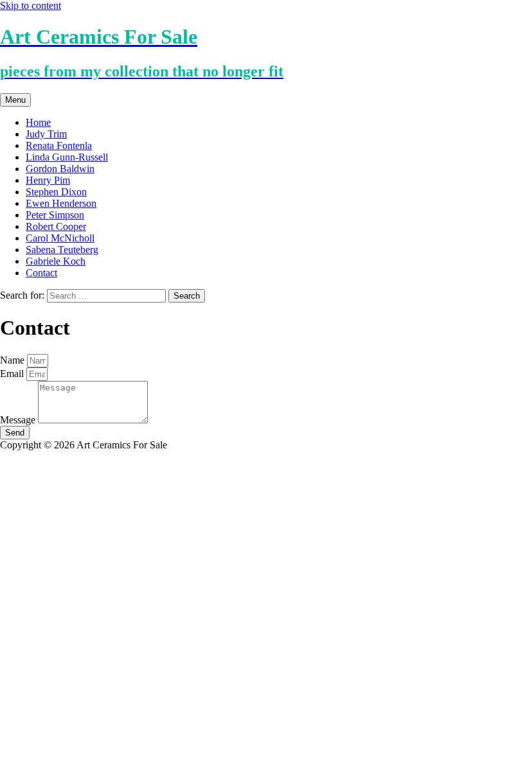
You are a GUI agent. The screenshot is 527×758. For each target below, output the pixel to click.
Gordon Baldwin (60, 168)
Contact (41, 272)
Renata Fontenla (59, 145)
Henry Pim (48, 180)
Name (13, 360)
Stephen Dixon (56, 191)
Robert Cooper (56, 226)
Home (38, 122)
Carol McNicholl (60, 238)
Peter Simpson (55, 214)
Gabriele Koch (55, 261)
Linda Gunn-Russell (67, 157)
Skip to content (30, 5)
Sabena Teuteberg (62, 249)
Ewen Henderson (61, 203)
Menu (15, 100)
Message (19, 419)
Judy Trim (46, 133)
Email (13, 373)
